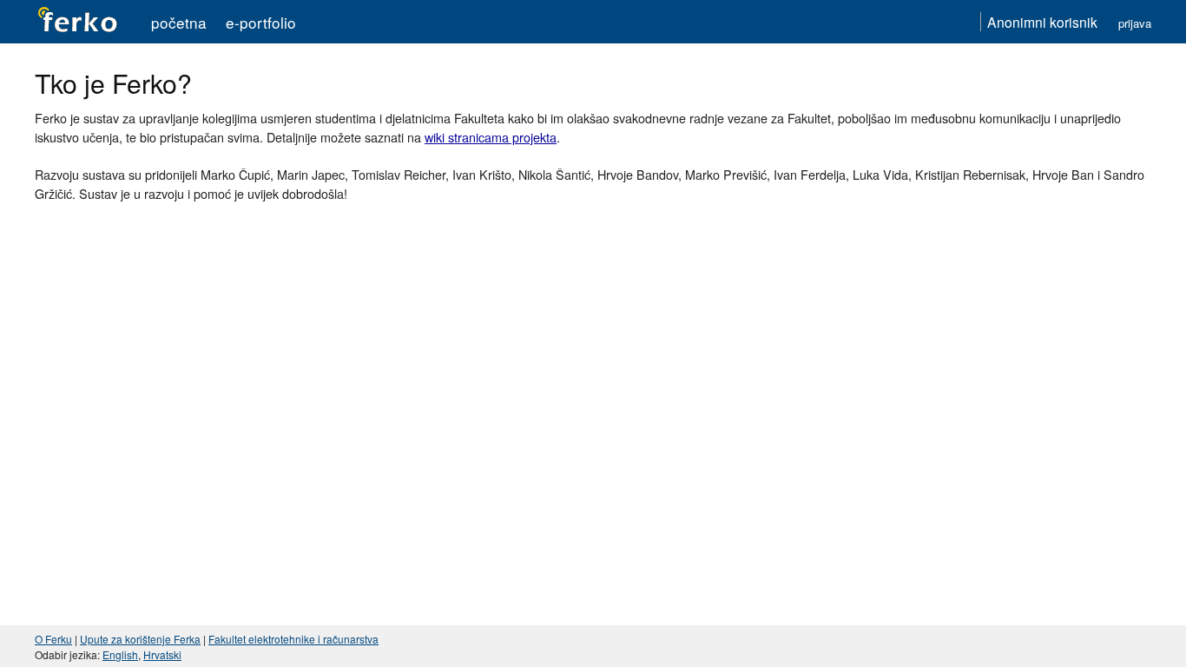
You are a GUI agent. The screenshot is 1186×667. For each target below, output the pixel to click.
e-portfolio (261, 22)
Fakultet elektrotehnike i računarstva (293, 638)
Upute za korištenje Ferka (140, 638)
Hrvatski (162, 654)
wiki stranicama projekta (491, 137)
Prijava (1134, 23)
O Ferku (53, 638)
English (120, 654)
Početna (179, 22)
